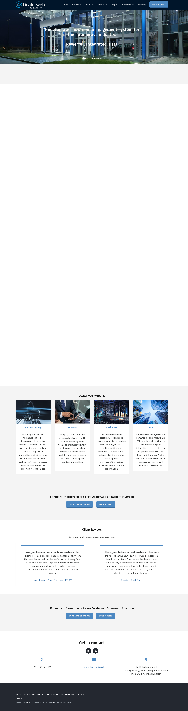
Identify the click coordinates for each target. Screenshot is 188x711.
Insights (115, 4)
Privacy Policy (48, 702)
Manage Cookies (21, 702)
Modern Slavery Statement (63, 702)
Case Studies (128, 4)
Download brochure (79, 504)
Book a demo (105, 504)
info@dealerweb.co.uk (94, 666)
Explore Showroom (93, 58)
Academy (142, 4)
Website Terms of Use (35, 702)
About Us (88, 4)
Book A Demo (158, 4)
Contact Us (102, 4)
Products (76, 4)
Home (65, 4)
